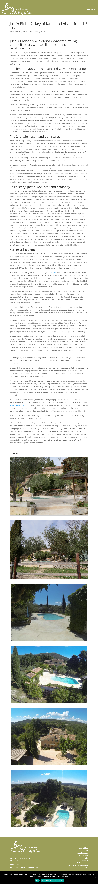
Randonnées (83, 855)
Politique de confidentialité (77, 865)
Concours (84, 860)
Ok (37, 880)
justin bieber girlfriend (19, 405)
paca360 (16, 31)
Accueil (85, 850)
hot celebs (52, 272)
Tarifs (86, 858)
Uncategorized (39, 31)
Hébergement (82, 863)
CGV (86, 868)
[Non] (95, 877)
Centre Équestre (81, 853)
